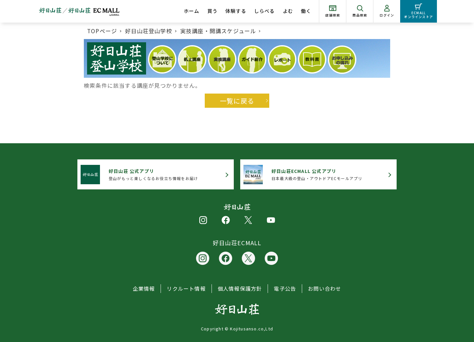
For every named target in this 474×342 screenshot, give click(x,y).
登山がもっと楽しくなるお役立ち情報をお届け (153, 174)
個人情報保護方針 (240, 288)
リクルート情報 (186, 288)
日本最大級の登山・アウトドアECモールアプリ (317, 174)
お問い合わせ (324, 288)
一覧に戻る (237, 101)
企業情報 (144, 288)
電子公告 (285, 288)
